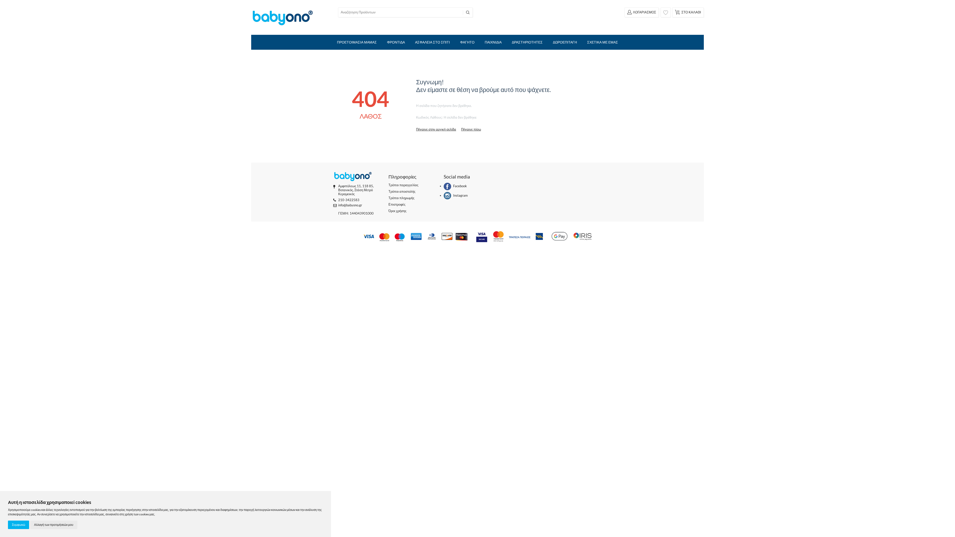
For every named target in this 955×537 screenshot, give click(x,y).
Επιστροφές (396, 204)
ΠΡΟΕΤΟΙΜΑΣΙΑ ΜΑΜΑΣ (357, 42)
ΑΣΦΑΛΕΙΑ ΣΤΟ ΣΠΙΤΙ (432, 42)
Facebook (460, 186)
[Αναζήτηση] (468, 12)
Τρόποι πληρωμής (401, 198)
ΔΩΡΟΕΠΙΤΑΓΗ (565, 42)
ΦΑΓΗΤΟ (467, 42)
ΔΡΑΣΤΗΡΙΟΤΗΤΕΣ (527, 42)
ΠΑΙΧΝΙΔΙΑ (493, 42)
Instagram (460, 195)
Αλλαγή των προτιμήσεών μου (53, 525)
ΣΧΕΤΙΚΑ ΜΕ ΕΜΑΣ (602, 42)
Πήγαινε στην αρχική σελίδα (436, 129)
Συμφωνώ (18, 525)
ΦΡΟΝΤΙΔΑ (396, 42)
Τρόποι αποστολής (401, 191)
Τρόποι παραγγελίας (403, 185)
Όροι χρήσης (397, 211)
